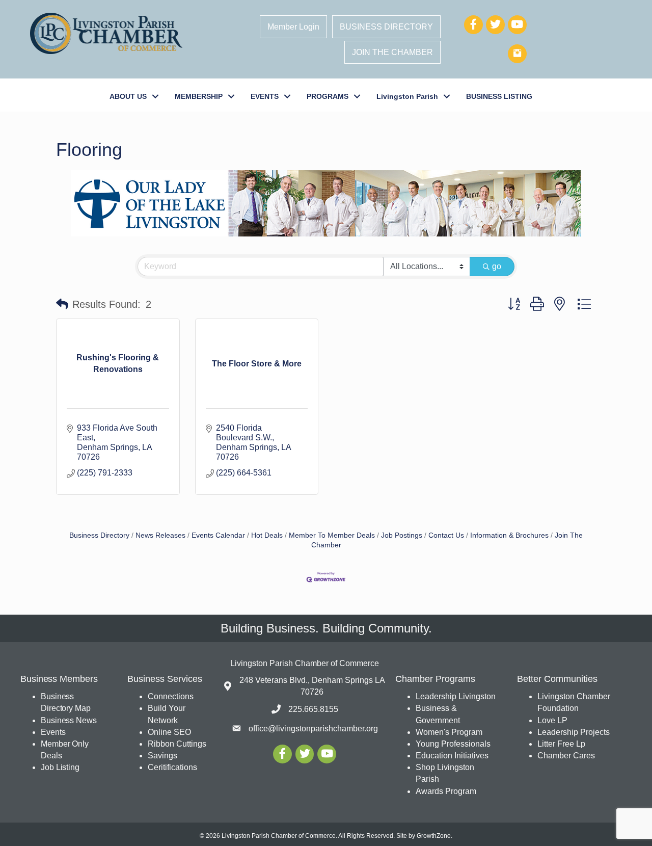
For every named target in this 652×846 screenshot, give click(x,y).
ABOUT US (128, 96)
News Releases (160, 535)
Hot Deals (267, 535)
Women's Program (449, 732)
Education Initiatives (452, 755)
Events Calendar (218, 535)
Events (53, 732)
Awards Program (447, 791)
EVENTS (265, 96)
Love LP (552, 720)
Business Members (58, 679)
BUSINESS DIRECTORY (386, 26)
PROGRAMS (327, 96)
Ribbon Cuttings (177, 743)
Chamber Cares (566, 755)
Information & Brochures (509, 535)
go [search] (496, 266)
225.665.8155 (313, 709)
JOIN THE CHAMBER (392, 52)
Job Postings (401, 535)
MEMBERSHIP (199, 96)
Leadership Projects (573, 732)
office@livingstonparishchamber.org (313, 728)
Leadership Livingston (456, 696)
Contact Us (446, 535)
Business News (69, 720)
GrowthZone (434, 835)
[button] (62, 304)
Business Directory (99, 535)
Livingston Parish (407, 96)
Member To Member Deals (332, 535)
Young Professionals (453, 743)
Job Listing (60, 767)
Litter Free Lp (561, 743)
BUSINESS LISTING (499, 96)
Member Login (293, 26)
